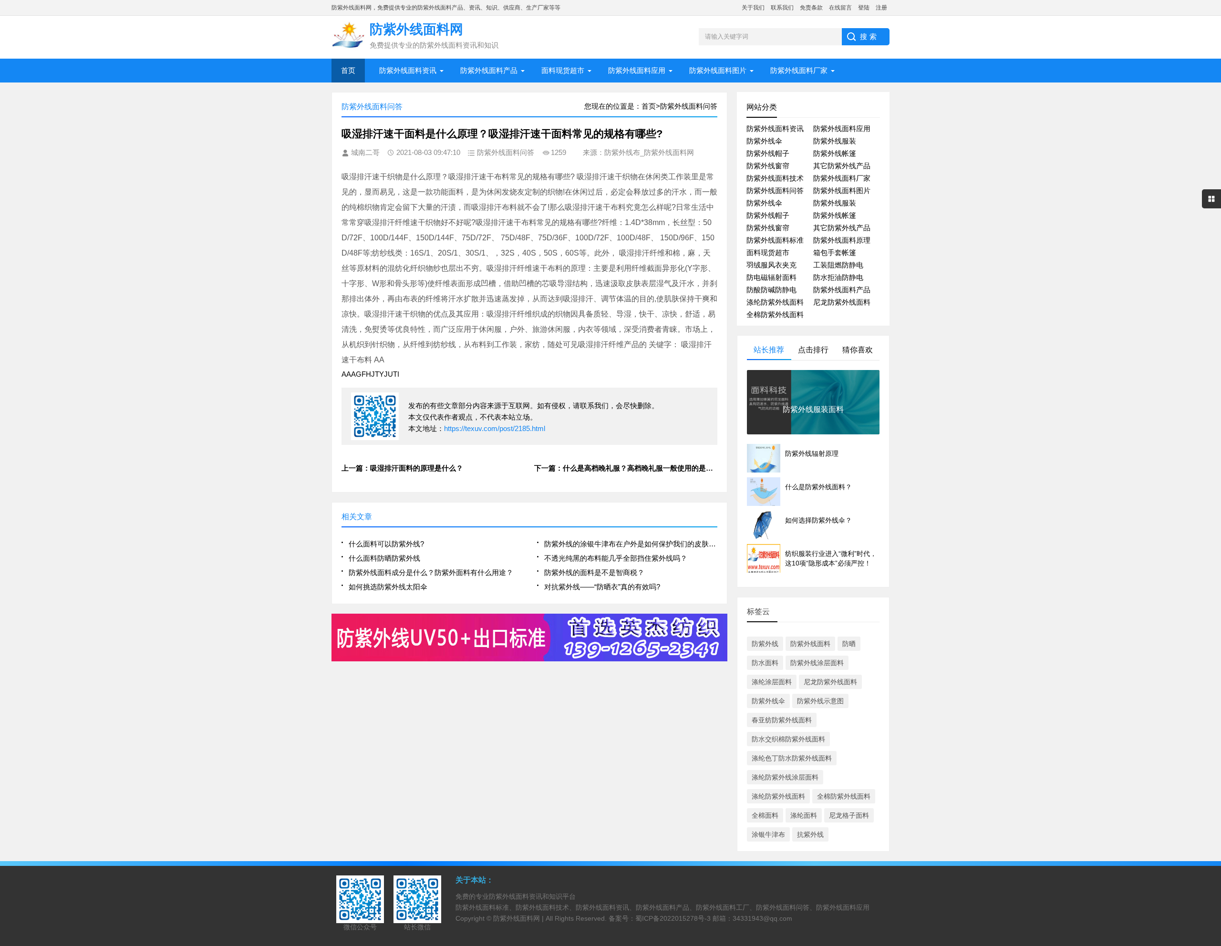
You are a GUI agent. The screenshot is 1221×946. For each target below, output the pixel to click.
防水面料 (765, 663)
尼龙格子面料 (849, 815)
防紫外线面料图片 (717, 70)
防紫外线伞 (764, 141)
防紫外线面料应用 (636, 70)
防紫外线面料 (810, 644)
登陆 (863, 7)
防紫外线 (765, 644)
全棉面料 (765, 815)
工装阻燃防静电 (838, 265)
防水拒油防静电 (838, 277)
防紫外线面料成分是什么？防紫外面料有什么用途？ (431, 572)
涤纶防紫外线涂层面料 (785, 777)
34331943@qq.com (762, 918)
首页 (348, 70)
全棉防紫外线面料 (775, 314)
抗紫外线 (810, 834)
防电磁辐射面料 (771, 277)
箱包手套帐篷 (834, 252)
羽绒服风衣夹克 (771, 265)
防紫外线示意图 (820, 701)
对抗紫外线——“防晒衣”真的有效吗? (602, 587)
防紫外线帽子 (767, 153)
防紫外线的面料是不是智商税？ (594, 572)
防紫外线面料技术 (775, 178)
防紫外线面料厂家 (799, 70)
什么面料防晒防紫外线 (384, 558)
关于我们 (753, 7)
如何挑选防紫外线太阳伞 (388, 587)
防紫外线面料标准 (775, 240)
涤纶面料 (803, 815)
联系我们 (782, 7)
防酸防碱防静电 (771, 290)
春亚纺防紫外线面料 (782, 720)
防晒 (849, 644)
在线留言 (840, 7)
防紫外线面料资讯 (407, 70)
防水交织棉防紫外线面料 (788, 739)
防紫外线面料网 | (519, 918)
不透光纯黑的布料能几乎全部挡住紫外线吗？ (615, 558)
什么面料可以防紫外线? (386, 544)
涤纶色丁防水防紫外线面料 (792, 758)
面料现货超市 (562, 70)
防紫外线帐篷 (834, 153)
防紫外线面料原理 (841, 240)
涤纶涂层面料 (772, 682)
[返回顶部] (1211, 842)
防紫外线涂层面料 (817, 663)
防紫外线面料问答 (775, 190)
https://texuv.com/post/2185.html (494, 428)
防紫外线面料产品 (488, 70)
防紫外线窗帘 (767, 166)
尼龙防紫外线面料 (841, 302)
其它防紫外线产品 (841, 166)
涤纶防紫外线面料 (775, 302)
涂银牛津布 (768, 834)
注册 (881, 7)
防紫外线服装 (834, 141)
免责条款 (811, 7)
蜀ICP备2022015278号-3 (673, 918)
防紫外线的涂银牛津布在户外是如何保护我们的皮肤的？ (630, 544)
